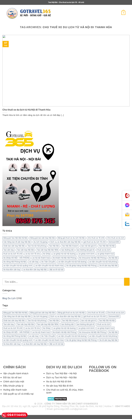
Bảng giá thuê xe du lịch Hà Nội (71, 238)
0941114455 (16, 415)
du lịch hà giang (40, 242)
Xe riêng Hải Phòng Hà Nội (14, 261)
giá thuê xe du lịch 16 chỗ (95, 242)
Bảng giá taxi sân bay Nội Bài (42, 238)
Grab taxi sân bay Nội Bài (13, 246)
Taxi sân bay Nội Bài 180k (47, 250)
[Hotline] (127, 196)
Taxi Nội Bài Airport (70, 246)
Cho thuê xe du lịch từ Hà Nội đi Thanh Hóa (26, 109)
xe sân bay (33, 261)
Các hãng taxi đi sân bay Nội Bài (17, 242)
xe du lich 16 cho (32, 254)
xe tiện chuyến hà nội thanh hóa (49, 265)
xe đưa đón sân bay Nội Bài (35, 269)
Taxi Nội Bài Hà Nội (107, 246)
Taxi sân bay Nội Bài (25, 250)
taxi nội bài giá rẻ (88, 246)
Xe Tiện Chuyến (48, 261)
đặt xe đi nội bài (56, 269)
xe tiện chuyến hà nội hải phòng (103, 261)
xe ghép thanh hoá (105, 254)
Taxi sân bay (8, 250)
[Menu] (58, 13)
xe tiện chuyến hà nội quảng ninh (17, 265)
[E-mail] (127, 214)
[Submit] (127, 282)
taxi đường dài (67, 250)
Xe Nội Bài (113, 258)
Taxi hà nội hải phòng (37, 246)
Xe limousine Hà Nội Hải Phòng (92, 258)
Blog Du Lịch (9, 298)
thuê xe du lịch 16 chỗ (12, 254)
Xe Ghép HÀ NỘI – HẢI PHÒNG (16, 258)
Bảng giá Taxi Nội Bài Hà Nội (15, 238)
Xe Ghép (46, 254)
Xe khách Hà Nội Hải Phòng (64, 258)
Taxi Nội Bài (54, 246)
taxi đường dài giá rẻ (85, 250)
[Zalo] (127, 223)
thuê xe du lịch (103, 250)
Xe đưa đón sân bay (11, 269)
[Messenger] (127, 205)
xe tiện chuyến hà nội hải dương (72, 261)
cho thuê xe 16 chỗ (96, 238)
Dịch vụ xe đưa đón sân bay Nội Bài (65, 242)
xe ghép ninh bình (86, 254)
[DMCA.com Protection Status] (57, 398)
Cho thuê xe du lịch (115, 238)
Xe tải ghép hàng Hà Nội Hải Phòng (81, 265)
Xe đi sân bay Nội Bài (108, 265)
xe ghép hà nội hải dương (64, 254)
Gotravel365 (114, 242)
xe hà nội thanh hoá (41, 258)
